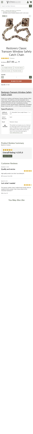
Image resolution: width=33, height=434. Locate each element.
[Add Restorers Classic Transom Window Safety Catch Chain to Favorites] (30, 16)
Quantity (3, 74)
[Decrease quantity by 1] (2, 77)
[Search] (30, 6)
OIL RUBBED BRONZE (7, 67)
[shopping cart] (30, 2)
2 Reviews (11, 58)
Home (2, 10)
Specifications (7, 109)
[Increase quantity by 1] (30, 77)
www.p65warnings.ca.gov (16, 132)
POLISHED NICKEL (17, 71)
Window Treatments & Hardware (13, 10)
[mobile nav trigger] (2, 2)
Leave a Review (7, 156)
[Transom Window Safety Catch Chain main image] (16, 29)
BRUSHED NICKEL (6, 71)
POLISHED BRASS (19, 67)
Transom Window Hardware (9, 11)
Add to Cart (17, 81)
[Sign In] (27, 2)
